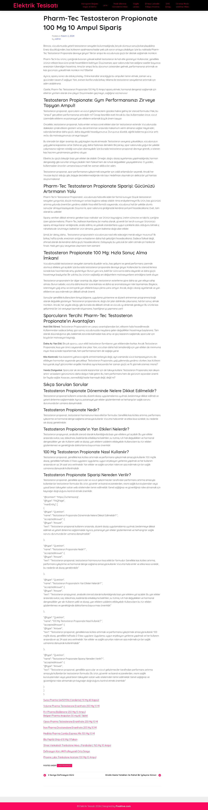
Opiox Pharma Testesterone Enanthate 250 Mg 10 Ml (70, 721)
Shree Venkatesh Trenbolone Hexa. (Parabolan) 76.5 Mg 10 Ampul (77, 745)
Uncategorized (64, 765)
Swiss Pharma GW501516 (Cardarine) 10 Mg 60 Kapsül (71, 700)
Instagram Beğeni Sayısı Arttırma (89, 5)
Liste (105, 5)
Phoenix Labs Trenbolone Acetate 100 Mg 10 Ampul (69, 757)
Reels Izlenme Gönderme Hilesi (119, 5)
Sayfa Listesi (136, 5)
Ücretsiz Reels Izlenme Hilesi (182, 5)
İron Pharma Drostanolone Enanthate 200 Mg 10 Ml (70, 727)
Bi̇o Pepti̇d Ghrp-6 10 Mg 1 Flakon (60, 739)
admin (58, 39)
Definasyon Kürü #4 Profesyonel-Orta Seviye (66, 751)
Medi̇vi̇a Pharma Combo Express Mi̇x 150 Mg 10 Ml (69, 733)
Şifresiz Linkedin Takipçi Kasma (152, 5)
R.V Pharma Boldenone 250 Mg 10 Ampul (64, 711)
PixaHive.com (123, 806)
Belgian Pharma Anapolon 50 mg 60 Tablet (65, 715)
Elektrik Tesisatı (35, 5)
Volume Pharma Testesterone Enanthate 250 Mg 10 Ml (71, 706)
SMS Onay (167, 5)
